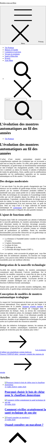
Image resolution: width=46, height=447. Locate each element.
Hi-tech (7, 58)
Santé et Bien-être (11, 56)
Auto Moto (9, 60)
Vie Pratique (9, 48)
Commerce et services (13, 52)
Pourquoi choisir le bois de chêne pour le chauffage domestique (25, 393)
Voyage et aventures (12, 54)
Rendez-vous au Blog (8, 3)
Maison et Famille (11, 50)
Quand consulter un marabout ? (24, 424)
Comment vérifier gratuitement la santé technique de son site (25, 411)
